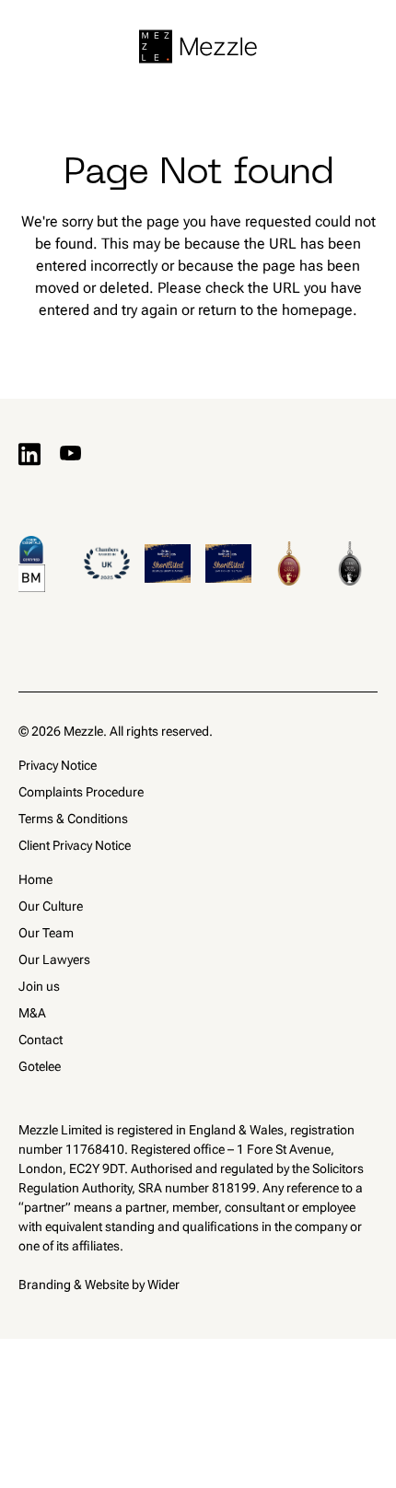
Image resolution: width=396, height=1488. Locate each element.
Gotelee (39, 1066)
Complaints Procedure (81, 792)
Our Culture (50, 906)
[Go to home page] (198, 46)
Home (35, 879)
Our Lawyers (54, 959)
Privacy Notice (57, 765)
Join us (39, 986)
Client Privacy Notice (74, 845)
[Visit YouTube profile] (70, 454)
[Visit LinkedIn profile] (29, 454)
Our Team (46, 932)
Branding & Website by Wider (99, 1284)
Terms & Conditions (73, 818)
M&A (32, 1013)
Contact (40, 1039)
